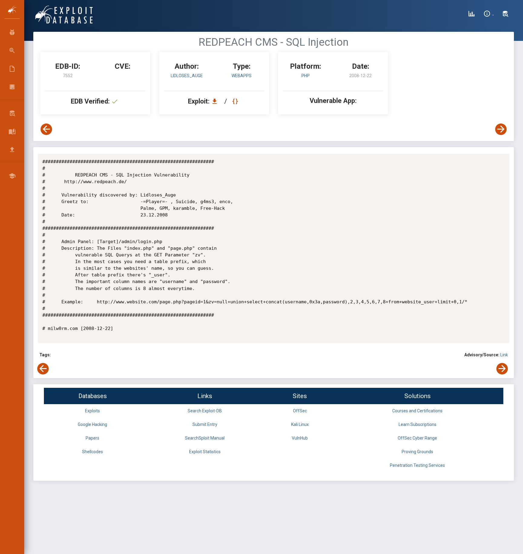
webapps (242, 75)
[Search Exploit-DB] (505, 14)
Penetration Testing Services (417, 465)
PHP (305, 75)
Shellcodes (92, 451)
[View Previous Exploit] (46, 129)
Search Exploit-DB (205, 410)
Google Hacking (92, 424)
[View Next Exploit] (501, 129)
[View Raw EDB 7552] (236, 101)
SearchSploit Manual (205, 438)
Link (504, 354)
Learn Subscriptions (417, 424)
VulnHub (300, 438)
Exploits (92, 410)
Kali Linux (300, 424)
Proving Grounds (417, 451)
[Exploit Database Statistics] (471, 14)
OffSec (300, 410)
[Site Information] (488, 14)
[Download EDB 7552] (216, 101)
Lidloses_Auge (187, 75)
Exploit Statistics (205, 451)
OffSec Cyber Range (417, 438)
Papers (92, 438)
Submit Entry (204, 424)
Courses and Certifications (417, 410)
